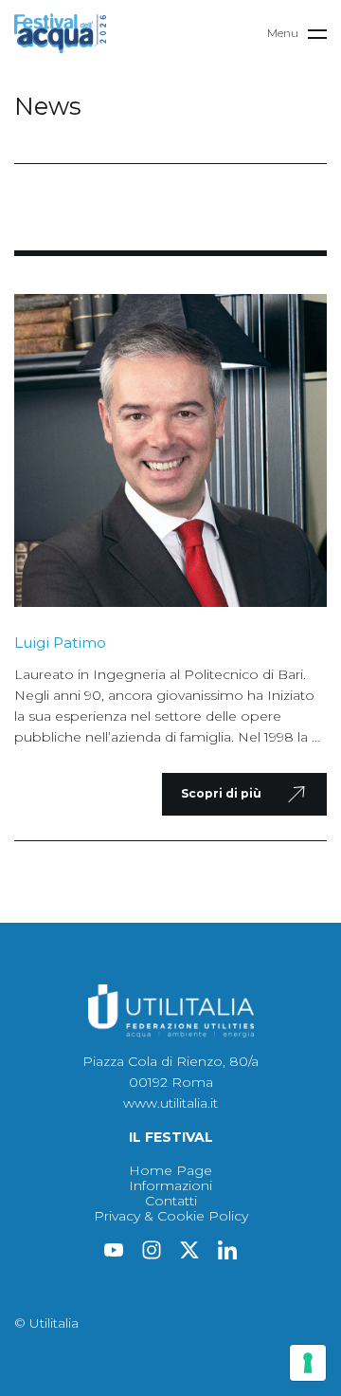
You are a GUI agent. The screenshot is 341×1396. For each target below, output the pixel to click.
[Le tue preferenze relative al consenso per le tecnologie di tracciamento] (308, 1363)
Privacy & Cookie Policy (171, 1215)
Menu (282, 33)
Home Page (170, 1170)
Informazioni (170, 1185)
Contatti (171, 1200)
